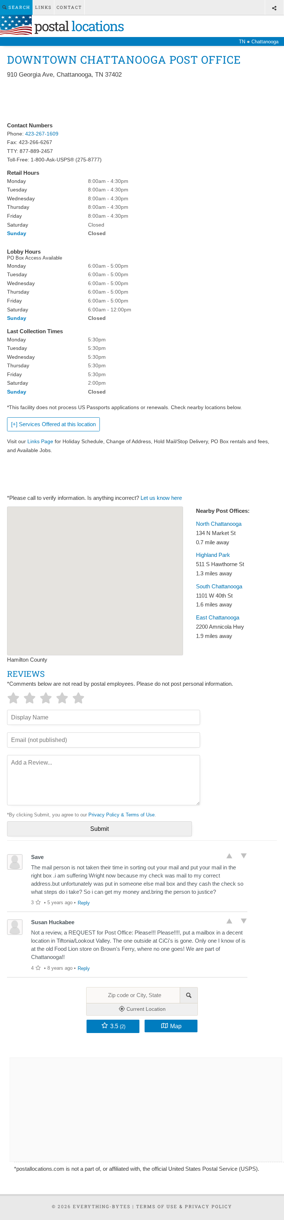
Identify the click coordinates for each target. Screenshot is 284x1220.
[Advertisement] (141, 100)
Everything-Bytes (102, 1206)
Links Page (40, 441)
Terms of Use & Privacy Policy (184, 1206)
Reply (84, 903)
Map (176, 1026)
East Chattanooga (217, 618)
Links (43, 7)
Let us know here (161, 498)
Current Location (145, 1009)
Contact (69, 7)
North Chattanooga (218, 524)
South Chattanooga (219, 586)
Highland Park (213, 555)
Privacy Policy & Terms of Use (121, 815)
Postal (78, 26)
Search (18, 7)
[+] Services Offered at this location (53, 424)
